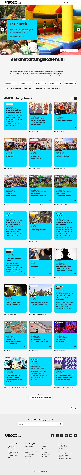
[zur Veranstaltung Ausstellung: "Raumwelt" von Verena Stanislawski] (65, 298)
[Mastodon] (61, 435)
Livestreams (28, 456)
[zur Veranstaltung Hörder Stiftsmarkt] (65, 152)
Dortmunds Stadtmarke (31, 461)
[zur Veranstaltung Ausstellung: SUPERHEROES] (65, 335)
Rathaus (10, 458)
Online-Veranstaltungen (14, 88)
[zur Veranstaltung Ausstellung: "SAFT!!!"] (40, 371)
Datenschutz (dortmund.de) (66, 453)
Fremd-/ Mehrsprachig (53, 88)
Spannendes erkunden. (16, 36)
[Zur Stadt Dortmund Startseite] (12, 2)
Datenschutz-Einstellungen (65, 458)
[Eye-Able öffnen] (68, 2)
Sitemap (44, 446)
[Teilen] (75, 408)
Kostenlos (28, 88)
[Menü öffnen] (75, 2)
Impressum (61, 451)
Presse (26, 449)
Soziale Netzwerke (29, 454)
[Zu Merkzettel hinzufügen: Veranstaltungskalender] (71, 408)
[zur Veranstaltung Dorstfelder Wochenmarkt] (40, 152)
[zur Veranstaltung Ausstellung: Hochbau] (40, 225)
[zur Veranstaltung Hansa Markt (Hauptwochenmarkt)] (40, 189)
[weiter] (78, 29)
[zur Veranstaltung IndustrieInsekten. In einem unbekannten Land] (40, 298)
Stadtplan (44, 449)
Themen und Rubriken (13, 450)
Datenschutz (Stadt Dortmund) (63, 455)
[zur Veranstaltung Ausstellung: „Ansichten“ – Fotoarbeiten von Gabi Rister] (15, 225)
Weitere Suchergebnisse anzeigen (41, 397)
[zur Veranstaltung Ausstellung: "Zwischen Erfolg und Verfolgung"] (15, 116)
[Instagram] (57, 435)
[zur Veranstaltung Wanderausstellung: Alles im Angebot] (65, 225)
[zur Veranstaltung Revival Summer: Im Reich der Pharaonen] (15, 298)
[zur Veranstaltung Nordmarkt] (15, 152)
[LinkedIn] (75, 435)
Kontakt (61, 448)
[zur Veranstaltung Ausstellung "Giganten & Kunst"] (15, 262)
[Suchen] (14, 83)
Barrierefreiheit (45, 454)
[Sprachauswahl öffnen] (64, 2)
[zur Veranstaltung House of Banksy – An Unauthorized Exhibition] (40, 335)
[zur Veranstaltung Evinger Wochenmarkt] (65, 116)
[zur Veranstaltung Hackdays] (40, 262)
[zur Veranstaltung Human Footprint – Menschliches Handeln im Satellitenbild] (15, 335)
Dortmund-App (29, 446)
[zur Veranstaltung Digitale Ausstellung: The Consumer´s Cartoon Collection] (40, 116)
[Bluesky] (66, 435)
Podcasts (27, 459)
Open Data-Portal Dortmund (46, 451)
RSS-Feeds (44, 456)
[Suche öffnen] (71, 2)
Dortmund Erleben (12, 455)
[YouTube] (70, 435)
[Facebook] (52, 435)
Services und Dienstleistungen (12, 447)
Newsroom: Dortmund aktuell (13, 452)
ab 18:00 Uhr (39, 88)
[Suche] (60, 424)
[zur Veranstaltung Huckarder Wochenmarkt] (15, 189)
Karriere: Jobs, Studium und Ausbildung (31, 451)
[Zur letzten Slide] (2, 29)
